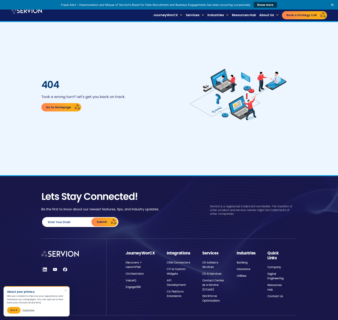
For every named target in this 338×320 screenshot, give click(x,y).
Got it (13, 310)
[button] (168, 15)
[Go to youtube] (55, 269)
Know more (265, 5)
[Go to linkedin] (44, 269)
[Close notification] (332, 5)
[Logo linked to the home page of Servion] (26, 11)
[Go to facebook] (65, 269)
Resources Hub (244, 15)
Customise (28, 310)
